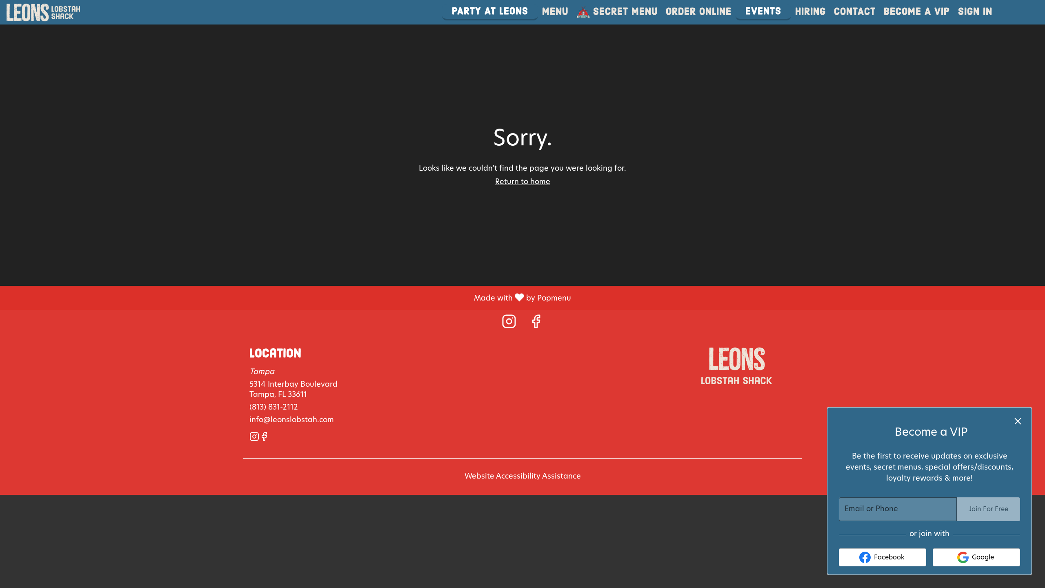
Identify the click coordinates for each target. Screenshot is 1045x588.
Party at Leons (490, 12)
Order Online (699, 12)
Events (763, 12)
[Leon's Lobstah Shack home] (43, 12)
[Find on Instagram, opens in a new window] (509, 324)
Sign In (975, 12)
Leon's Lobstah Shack (737, 365)
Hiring (810, 12)
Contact (855, 12)
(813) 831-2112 (273, 407)
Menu (555, 12)
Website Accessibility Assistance (523, 476)
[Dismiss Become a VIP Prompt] (1017, 421)
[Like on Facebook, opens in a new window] (536, 324)
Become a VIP (917, 12)
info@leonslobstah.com (291, 420)
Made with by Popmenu (288, 298)
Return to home (522, 182)
